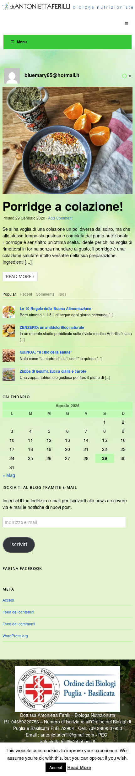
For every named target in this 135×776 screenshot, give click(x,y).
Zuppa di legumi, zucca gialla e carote (53, 371)
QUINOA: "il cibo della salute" (46, 352)
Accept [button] (55, 767)
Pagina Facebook (22, 568)
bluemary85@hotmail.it (51, 75)
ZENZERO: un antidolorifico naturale (52, 327)
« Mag (9, 475)
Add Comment (60, 217)
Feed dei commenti (19, 623)
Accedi (8, 600)
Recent (26, 294)
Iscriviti (18, 544)
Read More (19, 276)
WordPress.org (15, 635)
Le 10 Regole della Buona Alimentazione (55, 308)
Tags (62, 294)
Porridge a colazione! (63, 206)
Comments (45, 294)
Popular (9, 294)
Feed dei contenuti (18, 611)
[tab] (9, 294)
